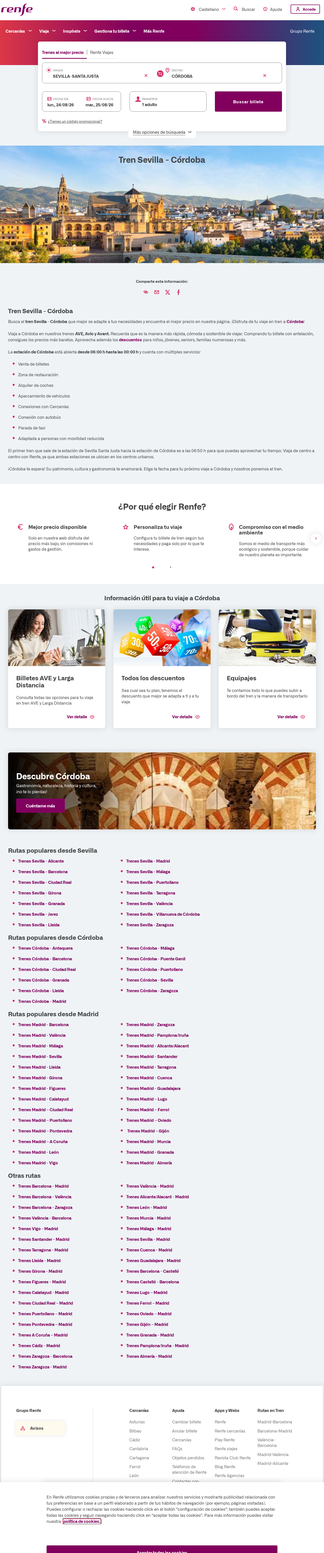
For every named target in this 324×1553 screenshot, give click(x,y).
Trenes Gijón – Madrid (147, 1324)
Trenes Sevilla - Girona (39, 892)
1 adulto (149, 104)
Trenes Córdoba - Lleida (41, 990)
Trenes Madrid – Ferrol (147, 1109)
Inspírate (71, 30)
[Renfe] (17, 10)
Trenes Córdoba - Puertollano (154, 969)
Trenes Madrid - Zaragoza (150, 1024)
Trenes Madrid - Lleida (39, 1066)
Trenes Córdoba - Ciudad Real (47, 969)
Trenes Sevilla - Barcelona (43, 871)
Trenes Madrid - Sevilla (40, 1056)
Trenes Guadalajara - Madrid (153, 1260)
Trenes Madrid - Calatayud (43, 1098)
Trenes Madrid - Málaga (40, 1045)
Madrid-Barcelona (274, 1421)
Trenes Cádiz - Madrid (39, 1345)
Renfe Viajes (101, 52)
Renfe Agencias (229, 1475)
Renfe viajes (226, 1448)
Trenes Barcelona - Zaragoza (45, 1207)
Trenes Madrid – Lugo (147, 1098)
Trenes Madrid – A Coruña (43, 1141)
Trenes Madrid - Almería (149, 1162)
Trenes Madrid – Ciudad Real (46, 1109)
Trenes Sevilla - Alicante (41, 860)
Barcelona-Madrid (274, 1430)
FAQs (177, 1448)
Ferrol (134, 1466)
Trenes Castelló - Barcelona (152, 1281)
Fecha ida (60, 99)
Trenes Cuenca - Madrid (149, 1249)
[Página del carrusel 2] (170, 567)
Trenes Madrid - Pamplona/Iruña (157, 1035)
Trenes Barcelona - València (44, 1196)
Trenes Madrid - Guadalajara (153, 1088)
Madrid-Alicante (272, 1463)
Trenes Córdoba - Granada (43, 979)
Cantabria (138, 1448)
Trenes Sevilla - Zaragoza (150, 924)
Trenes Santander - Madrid (43, 1239)
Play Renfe (225, 1439)
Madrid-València (273, 1454)
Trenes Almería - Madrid (149, 1356)
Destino (177, 70)
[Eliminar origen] (146, 75)
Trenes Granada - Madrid (150, 1334)
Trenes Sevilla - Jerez (38, 914)
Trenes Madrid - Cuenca (149, 1077)
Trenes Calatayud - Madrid (43, 1292)
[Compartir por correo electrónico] (157, 292)
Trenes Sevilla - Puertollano (152, 882)
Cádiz (134, 1439)
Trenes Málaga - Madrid (148, 1228)
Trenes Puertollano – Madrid (45, 1313)
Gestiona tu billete (111, 30)
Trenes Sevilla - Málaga (148, 871)
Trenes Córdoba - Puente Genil (155, 958)
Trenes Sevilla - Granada (41, 903)
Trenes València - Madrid (150, 1185)
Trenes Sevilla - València (149, 903)
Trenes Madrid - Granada (150, 1151)
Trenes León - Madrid (146, 1207)
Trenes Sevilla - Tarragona (150, 892)
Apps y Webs (227, 1410)
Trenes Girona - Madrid (40, 1270)
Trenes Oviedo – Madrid (148, 1313)
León (134, 1475)
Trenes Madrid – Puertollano (45, 1120)
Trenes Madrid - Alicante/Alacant (157, 1045)
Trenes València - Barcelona (44, 1217)
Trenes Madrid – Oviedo (148, 1120)
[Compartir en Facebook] (178, 292)
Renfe (220, 1421)
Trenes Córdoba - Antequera (45, 947)
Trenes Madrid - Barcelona (43, 1024)
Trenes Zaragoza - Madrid (42, 1366)
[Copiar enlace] (146, 292)
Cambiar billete (186, 1421)
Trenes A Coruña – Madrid (43, 1334)
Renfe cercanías (230, 1430)
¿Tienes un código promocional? (75, 121)
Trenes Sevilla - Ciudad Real (44, 882)
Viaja (44, 30)
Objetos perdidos (188, 1457)
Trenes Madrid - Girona (40, 1077)
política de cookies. (81, 1521)
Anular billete (184, 1430)
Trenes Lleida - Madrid (39, 1260)
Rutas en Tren (270, 1410)
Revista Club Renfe (233, 1457)
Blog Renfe (225, 1466)
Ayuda (276, 9)
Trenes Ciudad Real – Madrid (45, 1302)
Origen (58, 70)
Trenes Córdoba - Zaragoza (152, 990)
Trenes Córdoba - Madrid (42, 1001)
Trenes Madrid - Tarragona (151, 1066)
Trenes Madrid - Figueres (42, 1088)
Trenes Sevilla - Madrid (148, 860)
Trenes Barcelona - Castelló (152, 1270)
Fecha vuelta (103, 99)
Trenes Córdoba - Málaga (150, 947)
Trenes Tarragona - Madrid (43, 1249)
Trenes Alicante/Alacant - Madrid (157, 1196)
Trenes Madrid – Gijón (148, 1130)
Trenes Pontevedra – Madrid (45, 1324)
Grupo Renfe (302, 30)
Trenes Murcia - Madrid (148, 1217)
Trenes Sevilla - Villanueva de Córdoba (163, 914)
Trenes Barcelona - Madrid (43, 1185)
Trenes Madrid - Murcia (148, 1141)
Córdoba (295, 321)
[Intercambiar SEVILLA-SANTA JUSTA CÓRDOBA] (160, 73)
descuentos (130, 339)
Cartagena (139, 1457)
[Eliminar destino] (265, 75)
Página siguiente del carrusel (316, 538)
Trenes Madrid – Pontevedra (45, 1130)
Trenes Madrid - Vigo (38, 1162)
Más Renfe (154, 30)
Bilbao (135, 1430)
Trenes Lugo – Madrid (146, 1292)
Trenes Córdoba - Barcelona (45, 958)
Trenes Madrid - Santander (151, 1056)
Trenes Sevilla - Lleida (38, 924)
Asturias (137, 1421)
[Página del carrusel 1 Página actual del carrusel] (153, 567)
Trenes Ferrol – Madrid (147, 1302)
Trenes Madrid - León (38, 1151)
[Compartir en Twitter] (168, 292)
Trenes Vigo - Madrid (38, 1228)
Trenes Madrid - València (42, 1035)
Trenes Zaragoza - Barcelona (45, 1356)
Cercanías (15, 30)
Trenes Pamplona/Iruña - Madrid (157, 1345)
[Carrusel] (162, 538)
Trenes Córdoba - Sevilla (149, 979)
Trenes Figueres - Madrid (42, 1281)
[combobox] (93, 76)
